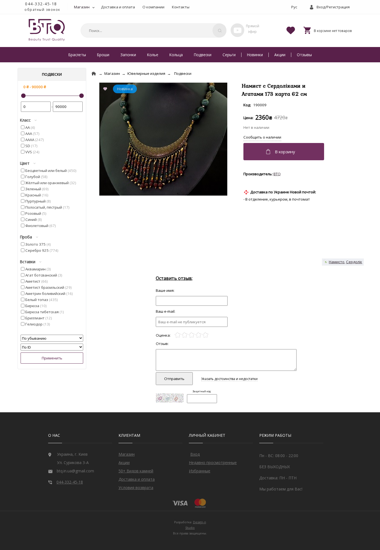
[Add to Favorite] (106, 89)
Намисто (336, 261)
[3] (191, 335)
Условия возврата (136, 487)
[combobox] (153, 30)
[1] (177, 335)
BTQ (277, 173)
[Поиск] (219, 30)
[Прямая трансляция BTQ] (237, 30)
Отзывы (304, 54)
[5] (205, 335)
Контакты (180, 6)
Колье (152, 54)
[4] (198, 335)
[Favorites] (291, 30)
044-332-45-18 (41, 3)
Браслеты (77, 54)
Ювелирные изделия (146, 73)
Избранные (199, 470)
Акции (279, 54)
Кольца (176, 54)
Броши (103, 54)
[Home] (94, 73)
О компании (153, 6)
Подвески (202, 54)
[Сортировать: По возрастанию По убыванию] (52, 338)
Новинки (255, 54)
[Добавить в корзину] (284, 152)
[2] (184, 335)
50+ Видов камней (136, 470)
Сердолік (354, 261)
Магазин (82, 6)
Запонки (128, 54)
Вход (195, 454)
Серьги (229, 54)
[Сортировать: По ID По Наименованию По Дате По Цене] (52, 347)
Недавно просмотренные (213, 462)
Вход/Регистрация (333, 6)
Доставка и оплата (118, 6)
